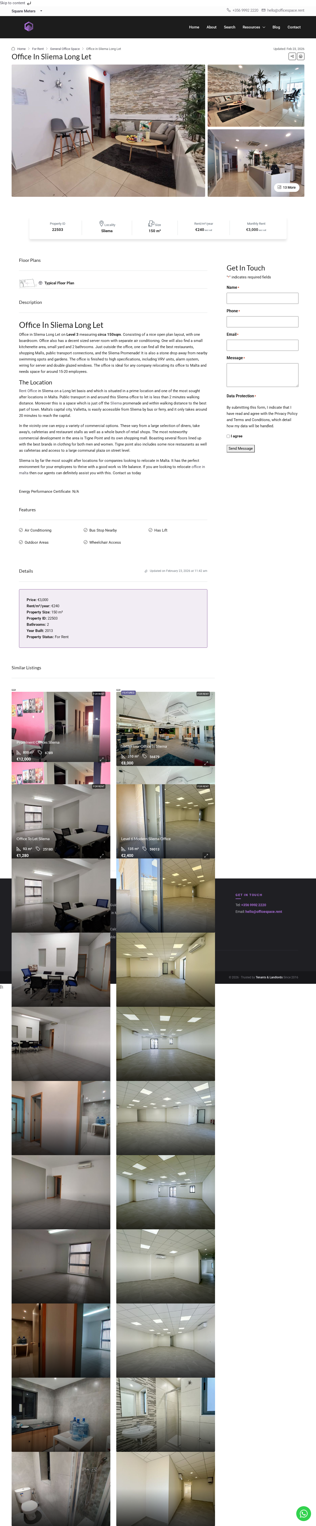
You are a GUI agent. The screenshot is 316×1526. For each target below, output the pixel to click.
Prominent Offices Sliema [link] (38, 742)
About (212, 27)
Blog (276, 27)
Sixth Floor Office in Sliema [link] (144, 746)
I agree (236, 436)
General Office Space (65, 49)
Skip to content (13, 3)
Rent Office (28, 391)
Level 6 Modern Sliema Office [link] (146, 838)
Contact (294, 27)
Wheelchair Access (105, 542)
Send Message (241, 448)
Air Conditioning (38, 530)
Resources (251, 27)
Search (229, 27)
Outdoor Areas (37, 542)
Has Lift (160, 530)
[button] (292, 56)
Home (194, 27)
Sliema (116, 403)
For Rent (38, 49)
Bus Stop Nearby (103, 530)
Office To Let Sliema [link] (33, 838)
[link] (61, 727)
